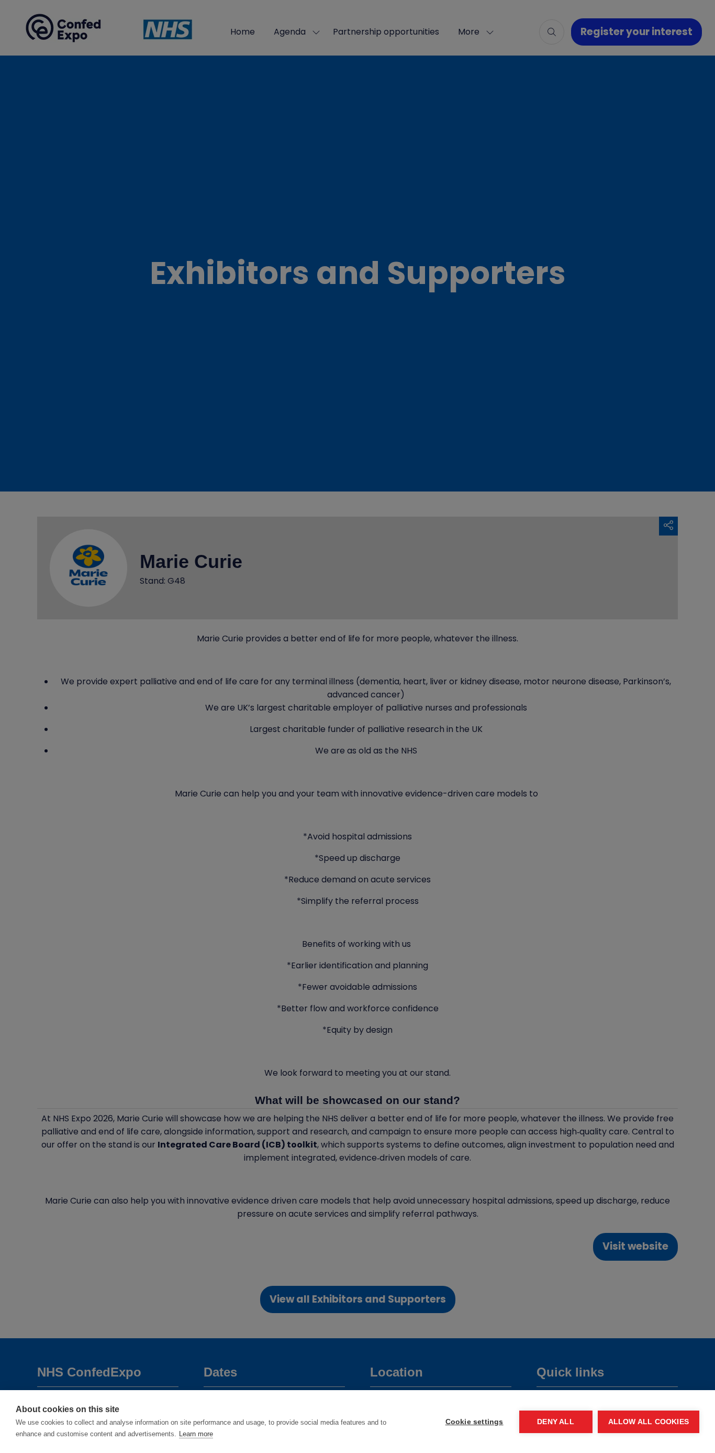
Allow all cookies (648, 1422)
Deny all (555, 1422)
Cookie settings (474, 1422)
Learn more (196, 1434)
